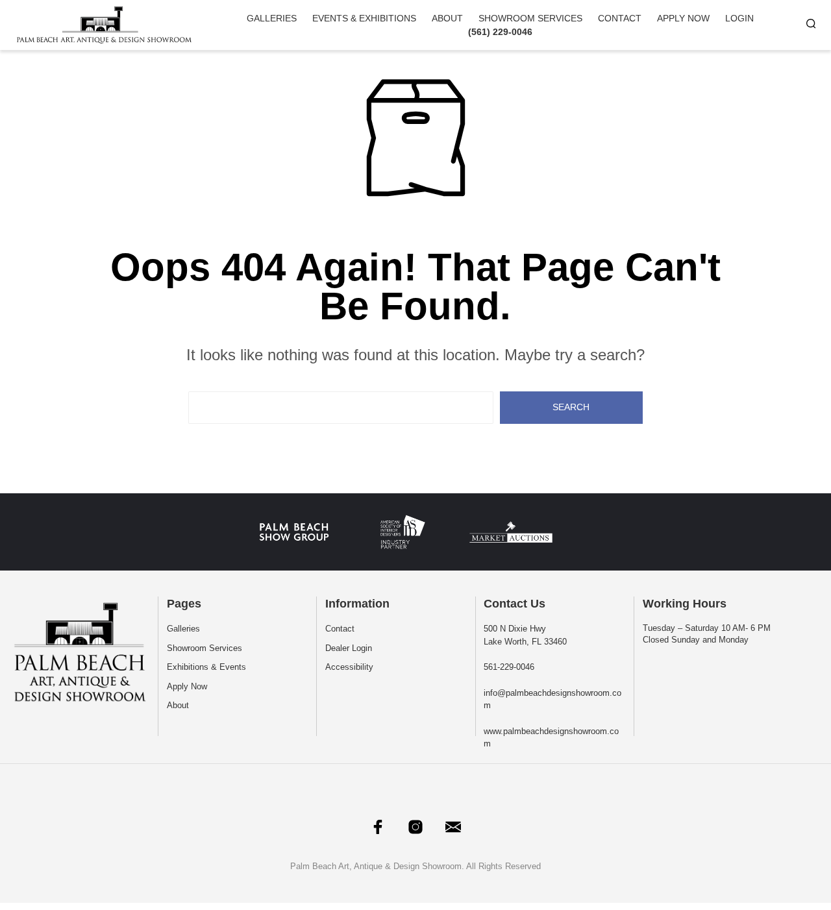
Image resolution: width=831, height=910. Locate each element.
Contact (619, 18)
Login (739, 18)
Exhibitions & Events (206, 667)
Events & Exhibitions (364, 18)
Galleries (272, 18)
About (447, 18)
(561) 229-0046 (500, 32)
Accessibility (349, 667)
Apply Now (683, 18)
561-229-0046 (509, 667)
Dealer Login (348, 648)
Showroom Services (530, 18)
